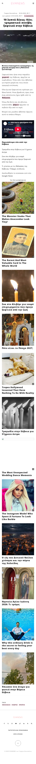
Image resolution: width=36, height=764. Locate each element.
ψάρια (16, 105)
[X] (8, 724)
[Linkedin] (24, 724)
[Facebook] (4, 724)
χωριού (5, 77)
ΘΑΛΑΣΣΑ (6, 705)
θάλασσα (6, 98)
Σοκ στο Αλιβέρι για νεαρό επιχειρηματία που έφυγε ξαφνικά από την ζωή (16, 159)
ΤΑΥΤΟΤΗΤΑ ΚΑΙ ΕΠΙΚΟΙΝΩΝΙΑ (18, 730)
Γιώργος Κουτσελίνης (10, 13)
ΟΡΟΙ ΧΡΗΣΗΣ (17, 734)
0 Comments (29, 16)
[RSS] (28, 724)
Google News (7, 176)
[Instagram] (12, 724)
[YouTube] (16, 724)
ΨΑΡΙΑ (22, 705)
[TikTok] (20, 724)
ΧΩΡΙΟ (15, 705)
